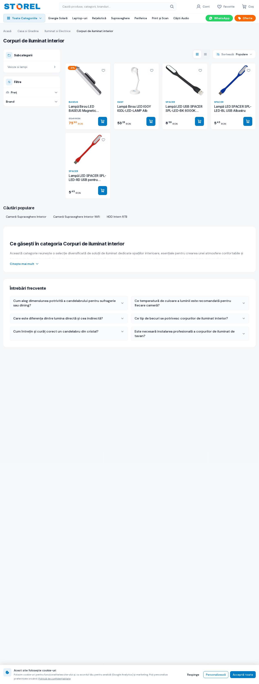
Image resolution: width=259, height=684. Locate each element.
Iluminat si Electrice (58, 31)
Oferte (247, 18)
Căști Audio (181, 18)
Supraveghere (120, 18)
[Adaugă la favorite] (103, 70)
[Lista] (205, 54)
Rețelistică (99, 18)
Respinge (193, 674)
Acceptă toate (243, 674)
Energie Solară (58, 18)
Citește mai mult (22, 264)
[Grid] (197, 54)
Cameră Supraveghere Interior (26, 216)
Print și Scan (160, 18)
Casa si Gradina (28, 31)
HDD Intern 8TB (117, 216)
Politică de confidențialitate (54, 678)
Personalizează (216, 674)
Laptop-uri (79, 18)
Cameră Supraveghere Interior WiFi (76, 216)
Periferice (141, 18)
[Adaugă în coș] (102, 121)
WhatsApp (222, 18)
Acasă (7, 31)
